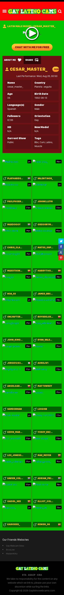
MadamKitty (11, 553)
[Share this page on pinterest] (61, 257)
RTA (24, 575)
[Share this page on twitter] (61, 241)
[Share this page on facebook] (61, 246)
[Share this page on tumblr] (61, 252)
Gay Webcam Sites (15, 545)
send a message (56, 70)
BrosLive (10, 549)
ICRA (39, 575)
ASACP (31, 575)
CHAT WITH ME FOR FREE (32, 47)
